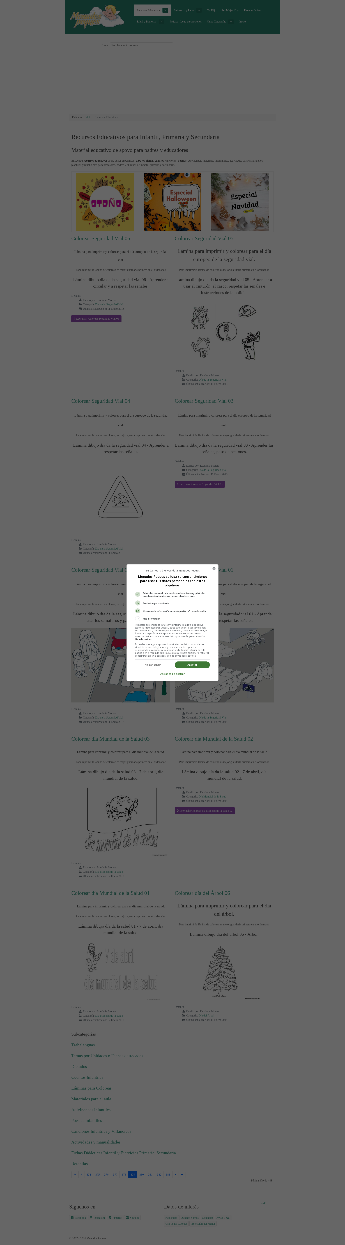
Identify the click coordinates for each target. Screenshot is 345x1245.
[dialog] (172, 622)
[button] (172, 618)
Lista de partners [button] (143, 639)
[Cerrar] (214, 568)
